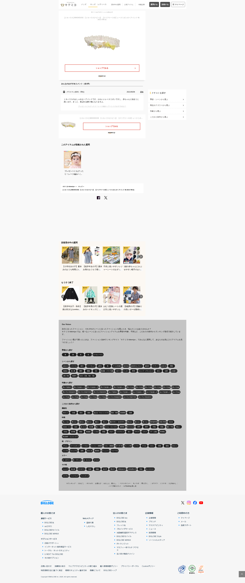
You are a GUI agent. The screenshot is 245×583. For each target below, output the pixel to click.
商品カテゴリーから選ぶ (160, 105)
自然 (82, 450)
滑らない (74, 422)
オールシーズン (98, 354)
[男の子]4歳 (157, 387)
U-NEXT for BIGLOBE (54, 554)
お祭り (100, 366)
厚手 (138, 427)
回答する (165, 4)
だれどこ (81, 483)
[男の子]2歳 (139, 387)
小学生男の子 (132, 469)
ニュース (152, 529)
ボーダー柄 (119, 446)
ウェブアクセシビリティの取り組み (82, 566)
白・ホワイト (67, 460)
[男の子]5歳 (166, 387)
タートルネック (75, 446)
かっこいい (105, 450)
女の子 (105, 469)
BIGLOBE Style (155, 536)
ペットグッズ (85, 476)
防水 (81, 412)
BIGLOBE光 (49, 522)
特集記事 (142, 4)
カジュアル (73, 450)
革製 (159, 446)
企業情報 (149, 512)
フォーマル (114, 450)
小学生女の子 (121, 469)
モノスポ (136, 483)
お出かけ (65, 366)
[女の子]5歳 (93, 397)
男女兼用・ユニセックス (70, 436)
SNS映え (163, 431)
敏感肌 (88, 431)
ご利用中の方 (183, 512)
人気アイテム (128, 4)
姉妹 (97, 469)
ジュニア (65, 469)
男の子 (113, 469)
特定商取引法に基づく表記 (51, 570)
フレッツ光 (121, 525)
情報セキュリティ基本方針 (76, 570)
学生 (141, 469)
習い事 (73, 371)
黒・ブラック (77, 460)
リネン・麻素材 (109, 446)
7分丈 (65, 431)
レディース (102, 4)
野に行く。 (145, 483)
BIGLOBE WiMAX (52, 533)
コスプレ (65, 476)
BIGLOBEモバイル (52, 530)
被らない (137, 422)
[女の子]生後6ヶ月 (151, 392)
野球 (133, 371)
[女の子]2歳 (66, 397)
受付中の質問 (115, 4)
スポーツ (118, 371)
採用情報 (152, 532)
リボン (152, 446)
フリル (144, 446)
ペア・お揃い (153, 431)
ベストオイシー (125, 483)
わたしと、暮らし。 (110, 483)
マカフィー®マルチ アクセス (127, 548)
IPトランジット (123, 543)
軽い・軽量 (99, 427)
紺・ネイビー (87, 460)
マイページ (179, 4)
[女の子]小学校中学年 (130, 397)
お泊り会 (164, 366)
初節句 (74, 376)
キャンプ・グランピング (146, 371)
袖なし (178, 427)
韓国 (80, 431)
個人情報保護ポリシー (109, 566)
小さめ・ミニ (67, 427)
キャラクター (150, 469)
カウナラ (155, 483)
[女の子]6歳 (102, 397)
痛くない (145, 422)
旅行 (82, 366)
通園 (88, 371)
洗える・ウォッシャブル (101, 412)
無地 (167, 446)
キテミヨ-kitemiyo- (69, 186)
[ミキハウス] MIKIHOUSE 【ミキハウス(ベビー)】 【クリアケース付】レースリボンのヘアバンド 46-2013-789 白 (98, 190)
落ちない (130, 422)
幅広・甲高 (170, 427)
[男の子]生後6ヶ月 (106, 387)
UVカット (66, 412)
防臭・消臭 (114, 412)
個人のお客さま (48, 512)
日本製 (73, 431)
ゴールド (96, 460)
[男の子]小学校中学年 (84, 392)
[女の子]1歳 (176, 392)
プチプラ (137, 431)
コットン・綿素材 (96, 446)
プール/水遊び (116, 366)
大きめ (171, 422)
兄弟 (89, 469)
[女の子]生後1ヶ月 (125, 392)
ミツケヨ (163, 483)
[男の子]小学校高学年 (100, 392)
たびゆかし (172, 483)
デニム (65, 446)
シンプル (65, 450)
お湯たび (98, 483)
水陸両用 (123, 412)
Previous (63, 257)
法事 (166, 371)
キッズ (93, 4)
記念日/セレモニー (136, 366)
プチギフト (81, 469)
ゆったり (83, 427)
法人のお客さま (120, 512)
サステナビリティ (156, 525)
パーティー (155, 366)
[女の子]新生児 (113, 392)
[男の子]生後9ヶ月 (119, 387)
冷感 (73, 412)
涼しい (105, 422)
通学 (80, 371)
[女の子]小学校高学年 (145, 397)
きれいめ (90, 450)
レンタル (96, 431)
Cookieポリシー (148, 566)
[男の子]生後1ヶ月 (79, 387)
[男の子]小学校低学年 (69, 392)
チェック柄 (128, 446)
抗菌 (130, 412)
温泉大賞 (90, 522)
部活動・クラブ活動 (107, 371)
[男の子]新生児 (67, 387)
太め (75, 427)
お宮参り (174, 371)
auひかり (48, 526)
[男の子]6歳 (175, 387)
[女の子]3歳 (75, 397)
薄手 (146, 427)
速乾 (88, 412)
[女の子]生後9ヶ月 (165, 392)
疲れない (90, 422)
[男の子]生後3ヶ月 (92, 387)
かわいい (175, 446)
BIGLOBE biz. (122, 518)
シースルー (85, 446)
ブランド (152, 521)
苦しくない (66, 422)
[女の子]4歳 (84, 397)
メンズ (83, 4)
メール (183, 521)
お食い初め (66, 376)
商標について (95, 570)
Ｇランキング (71, 483)
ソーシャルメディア (157, 540)
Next (141, 257)
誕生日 (147, 366)
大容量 (91, 427)
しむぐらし (90, 526)
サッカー (126, 371)
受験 (171, 366)
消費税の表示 (60, 566)
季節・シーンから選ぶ (159, 99)
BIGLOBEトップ (110, 570)
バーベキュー (91, 366)
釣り (158, 371)
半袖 (154, 427)
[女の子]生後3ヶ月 (138, 392)
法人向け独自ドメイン (125, 553)
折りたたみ (130, 427)
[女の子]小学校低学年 (114, 397)
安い (129, 431)
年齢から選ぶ (155, 111)
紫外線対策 (153, 422)
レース (136, 446)
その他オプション (52, 558)
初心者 (73, 469)
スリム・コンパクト (111, 427)
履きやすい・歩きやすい (117, 422)
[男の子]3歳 (148, 387)
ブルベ (111, 431)
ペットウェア (74, 476)
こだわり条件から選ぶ (159, 117)
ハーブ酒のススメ (115, 486)
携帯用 (122, 427)
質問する (154, 4)
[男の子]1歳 (130, 387)
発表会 (65, 371)
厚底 (103, 431)
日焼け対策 (162, 422)
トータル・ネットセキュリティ (57, 550)
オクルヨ (90, 483)
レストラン (73, 366)
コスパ (145, 431)
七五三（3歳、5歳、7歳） (87, 376)
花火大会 (126, 366)
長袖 (161, 427)
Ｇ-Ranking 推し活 (129, 486)
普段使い (97, 450)
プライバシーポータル (130, 566)
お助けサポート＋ (52, 543)
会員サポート (186, 525)
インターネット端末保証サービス (58, 546)
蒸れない (82, 422)
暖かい (97, 422)
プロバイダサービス (125, 529)
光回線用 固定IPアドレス (127, 532)
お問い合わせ (46, 566)
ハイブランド (120, 431)
